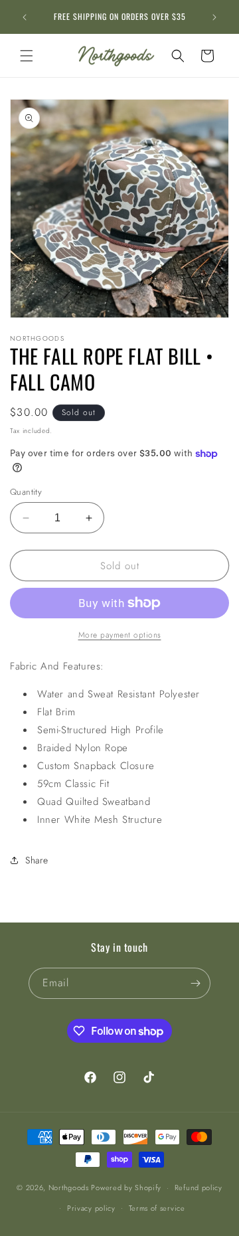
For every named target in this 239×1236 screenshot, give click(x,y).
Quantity (26, 492)
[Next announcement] (214, 17)
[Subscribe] (195, 983)
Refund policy (198, 1187)
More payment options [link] (119, 635)
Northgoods (68, 1187)
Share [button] (36, 860)
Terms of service (157, 1208)
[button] (26, 55)
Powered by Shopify (126, 1187)
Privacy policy (91, 1208)
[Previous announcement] (24, 17)
